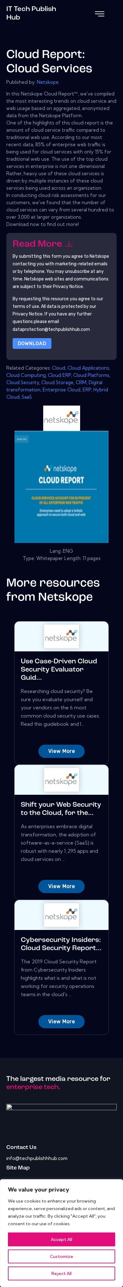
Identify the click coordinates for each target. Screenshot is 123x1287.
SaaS (27, 397)
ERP (87, 390)
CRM (81, 382)
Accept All (61, 1239)
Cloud (58, 368)
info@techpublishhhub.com (36, 1158)
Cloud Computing (26, 375)
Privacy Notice (28, 314)
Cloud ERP (59, 375)
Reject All (61, 1273)
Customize (61, 1256)
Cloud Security (22, 382)
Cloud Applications (88, 368)
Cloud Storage (57, 382)
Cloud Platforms (91, 375)
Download (32, 343)
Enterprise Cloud (61, 390)
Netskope (48, 82)
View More (61, 751)
